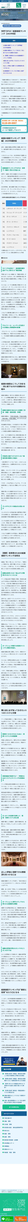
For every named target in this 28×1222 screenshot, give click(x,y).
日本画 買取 (8, 1124)
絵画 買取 (7, 1137)
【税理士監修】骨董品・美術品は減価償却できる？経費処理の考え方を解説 (14, 1079)
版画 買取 (7, 1134)
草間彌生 (6, 1146)
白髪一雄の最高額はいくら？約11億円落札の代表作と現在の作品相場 (15, 1101)
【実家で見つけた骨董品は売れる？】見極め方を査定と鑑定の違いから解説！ (14, 1085)
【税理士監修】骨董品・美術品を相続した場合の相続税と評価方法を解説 (14, 1074)
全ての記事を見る (14, 1107)
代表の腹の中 (8, 1118)
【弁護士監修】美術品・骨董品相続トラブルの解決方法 (14, 1091)
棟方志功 (6, 1130)
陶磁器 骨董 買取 (9, 1152)
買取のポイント (8, 1149)
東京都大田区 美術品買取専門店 (13, 1127)
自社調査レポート (9, 1143)
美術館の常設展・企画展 (11, 1140)
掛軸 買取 (7, 1121)
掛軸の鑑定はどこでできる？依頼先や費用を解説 (14, 1096)
